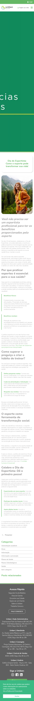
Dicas (3, 549)
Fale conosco (17, 611)
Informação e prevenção (9, 556)
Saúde (3, 566)
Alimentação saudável (9, 546)
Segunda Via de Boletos (17, 593)
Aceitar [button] (17, 696)
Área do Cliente (17, 596)
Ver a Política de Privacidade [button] (12, 691)
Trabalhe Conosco (17, 606)
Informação (5, 553)
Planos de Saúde (7, 559)
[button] (2, 535)
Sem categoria (6, 570)
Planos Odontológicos (9, 563)
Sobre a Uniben (17, 604)
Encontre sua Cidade (17, 598)
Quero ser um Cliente (17, 601)
